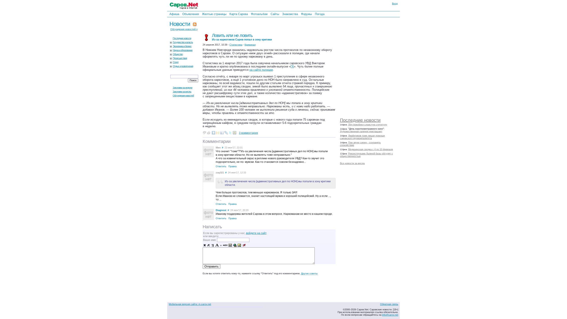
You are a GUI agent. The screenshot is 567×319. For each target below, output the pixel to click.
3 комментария (248, 133)
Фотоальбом (259, 14)
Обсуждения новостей (183, 95)
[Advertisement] (371, 66)
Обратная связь (389, 304)
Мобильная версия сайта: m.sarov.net (190, 304)
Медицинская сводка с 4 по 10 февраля (370, 149)
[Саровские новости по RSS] (194, 24)
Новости (179, 24)
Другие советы (309, 273)
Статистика (235, 44)
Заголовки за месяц (182, 91)
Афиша (174, 14)
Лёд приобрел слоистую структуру (367, 124)
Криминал (250, 44)
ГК (292, 66)
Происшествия (180, 58)
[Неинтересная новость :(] (204, 133)
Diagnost (221, 210)
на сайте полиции (261, 69)
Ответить (221, 166)
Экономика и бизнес (182, 46)
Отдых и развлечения (183, 66)
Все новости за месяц (352, 163)
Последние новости (360, 120)
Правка (232, 166)
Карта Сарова (238, 14)
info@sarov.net (390, 314)
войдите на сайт (256, 233)
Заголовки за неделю (182, 87)
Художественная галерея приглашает (361, 131)
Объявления (190, 14)
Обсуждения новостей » (184, 29)
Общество (178, 54)
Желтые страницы (214, 14)
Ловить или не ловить (242, 37)
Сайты (275, 14)
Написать (212, 226)
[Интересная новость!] (208, 133)
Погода (319, 14)
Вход (395, 3)
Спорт (176, 62)
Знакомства (290, 14)
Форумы (306, 14)
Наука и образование (182, 50)
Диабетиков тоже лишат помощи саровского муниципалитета (362, 137)
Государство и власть (183, 42)
